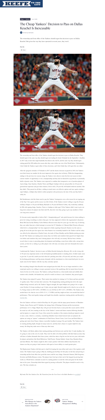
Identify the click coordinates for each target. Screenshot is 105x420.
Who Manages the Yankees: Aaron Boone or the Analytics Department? (33, 403)
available (77, 374)
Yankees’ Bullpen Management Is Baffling (69, 401)
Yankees (28, 19)
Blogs (22, 19)
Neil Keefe (31, 32)
